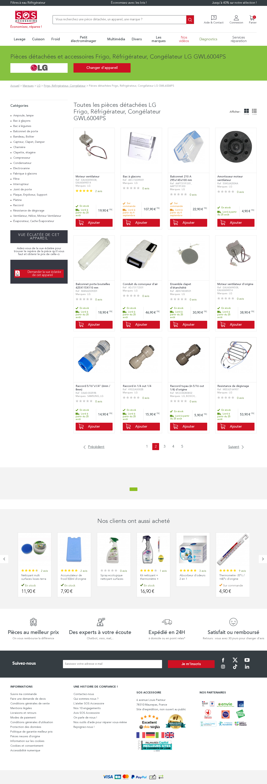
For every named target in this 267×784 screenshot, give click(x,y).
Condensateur (22, 163)
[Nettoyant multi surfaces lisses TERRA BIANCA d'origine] (34, 549)
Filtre (16, 179)
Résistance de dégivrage (28, 210)
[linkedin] (247, 669)
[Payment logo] (133, 777)
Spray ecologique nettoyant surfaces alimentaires (111, 579)
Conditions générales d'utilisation (31, 722)
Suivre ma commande (23, 694)
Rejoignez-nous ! (83, 727)
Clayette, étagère (24, 152)
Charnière (19, 147)
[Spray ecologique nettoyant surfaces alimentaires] (114, 549)
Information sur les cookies (27, 741)
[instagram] (223, 669)
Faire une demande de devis (28, 699)
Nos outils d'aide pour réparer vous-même (100, 722)
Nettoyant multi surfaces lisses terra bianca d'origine (33, 579)
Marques (28, 86)
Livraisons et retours (23, 713)
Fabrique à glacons (25, 173)
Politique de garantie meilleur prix (31, 731)
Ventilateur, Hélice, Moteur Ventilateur (37, 216)
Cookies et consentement (26, 745)
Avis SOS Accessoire (86, 713)
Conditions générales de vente (30, 703)
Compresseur (21, 157)
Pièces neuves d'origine (25, 736)
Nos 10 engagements (87, 708)
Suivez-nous (24, 663)
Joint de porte (22, 189)
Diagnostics (208, 39)
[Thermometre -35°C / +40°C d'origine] (232, 549)
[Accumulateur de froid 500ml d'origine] (74, 549)
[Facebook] (223, 662)
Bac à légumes (22, 126)
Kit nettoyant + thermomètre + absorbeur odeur (151, 579)
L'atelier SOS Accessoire (88, 703)
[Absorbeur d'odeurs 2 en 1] (193, 549)
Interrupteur (21, 184)
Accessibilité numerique (25, 750)
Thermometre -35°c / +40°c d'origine (232, 577)
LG (38, 86)
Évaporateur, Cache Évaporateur (33, 221)
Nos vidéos (184, 39)
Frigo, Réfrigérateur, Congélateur (65, 86)
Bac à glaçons (21, 121)
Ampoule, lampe (23, 115)
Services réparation (239, 39)
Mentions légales (21, 708)
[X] (235, 662)
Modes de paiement (23, 717)
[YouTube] (247, 662)
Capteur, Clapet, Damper (29, 142)
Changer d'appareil (102, 68)
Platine (17, 200)
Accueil (14, 86)
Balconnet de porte (25, 131)
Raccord (18, 205)
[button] (4, 559)
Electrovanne (21, 168)
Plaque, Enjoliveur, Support (30, 194)
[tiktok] (235, 669)
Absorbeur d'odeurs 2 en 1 (192, 577)
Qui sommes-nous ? (86, 699)
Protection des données (25, 727)
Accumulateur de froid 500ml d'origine (73, 577)
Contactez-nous (83, 694)
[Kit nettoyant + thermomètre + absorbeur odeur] (153, 549)
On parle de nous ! (85, 717)
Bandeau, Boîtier (23, 136)
